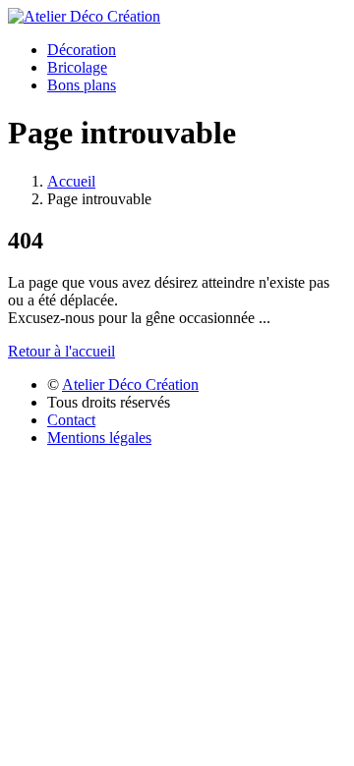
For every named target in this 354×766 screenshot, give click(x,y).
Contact (71, 419)
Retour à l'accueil (61, 351)
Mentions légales (99, 437)
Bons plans (81, 85)
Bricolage (77, 67)
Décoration (81, 49)
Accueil (71, 181)
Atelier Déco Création (130, 384)
